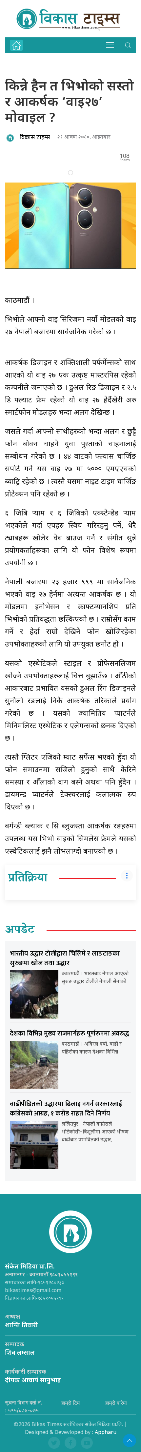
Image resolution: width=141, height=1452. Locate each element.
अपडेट (19, 930)
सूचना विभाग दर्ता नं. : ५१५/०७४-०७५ (23, 1406)
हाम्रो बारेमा (116, 1403)
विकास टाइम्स (35, 138)
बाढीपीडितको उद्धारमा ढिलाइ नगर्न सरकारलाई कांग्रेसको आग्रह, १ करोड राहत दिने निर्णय (66, 1108)
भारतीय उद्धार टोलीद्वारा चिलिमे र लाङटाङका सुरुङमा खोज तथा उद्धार (65, 958)
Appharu (105, 1432)
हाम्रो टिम (70, 1403)
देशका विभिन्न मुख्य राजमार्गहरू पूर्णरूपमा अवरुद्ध (69, 1033)
